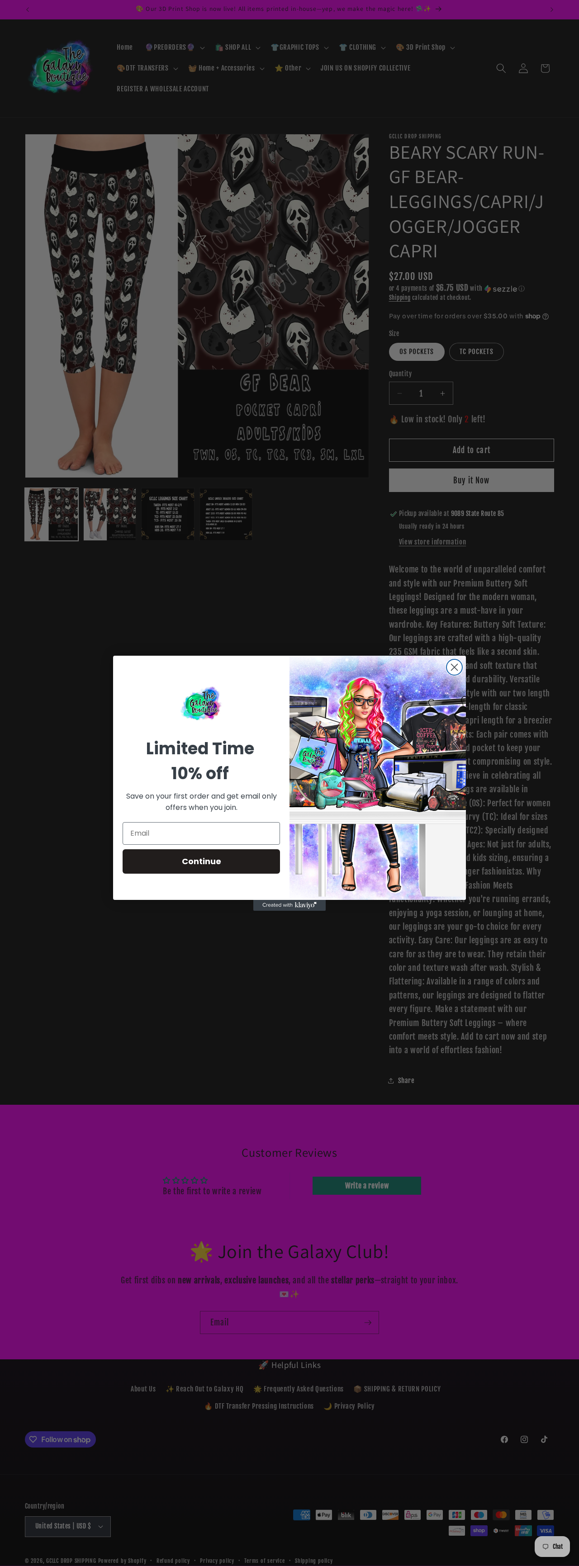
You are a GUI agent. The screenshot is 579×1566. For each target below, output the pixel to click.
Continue (201, 861)
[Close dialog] (454, 667)
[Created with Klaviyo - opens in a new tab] (289, 905)
